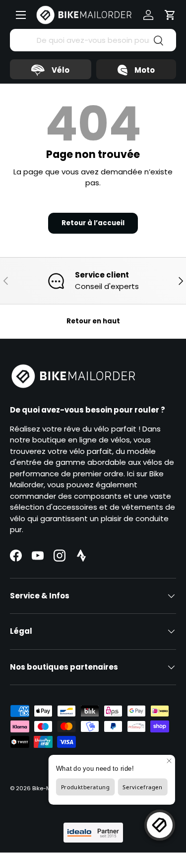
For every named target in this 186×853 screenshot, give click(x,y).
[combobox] (93, 40)
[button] (170, 15)
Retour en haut (93, 321)
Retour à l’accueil (93, 223)
